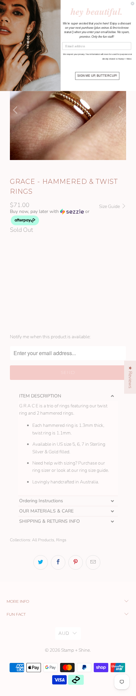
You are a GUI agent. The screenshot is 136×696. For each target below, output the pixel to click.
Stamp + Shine (75, 650)
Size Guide (110, 206)
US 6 (37, 294)
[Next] (119, 110)
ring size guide (93, 470)
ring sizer (41, 470)
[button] (54, 217)
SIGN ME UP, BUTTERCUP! (97, 75)
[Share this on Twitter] (40, 562)
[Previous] (16, 110)
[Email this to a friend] (93, 562)
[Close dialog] (133, 4)
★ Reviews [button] (130, 377)
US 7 (56, 294)
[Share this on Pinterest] (75, 562)
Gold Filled (72, 265)
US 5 (18, 294)
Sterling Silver (31, 265)
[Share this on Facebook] (58, 562)
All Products (43, 540)
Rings (61, 540)
